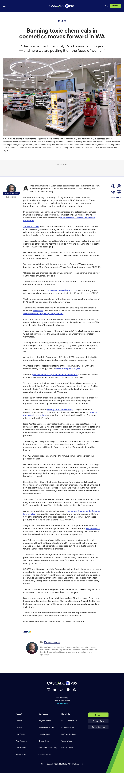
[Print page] (119, 191)
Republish (116, 198)
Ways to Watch (45, 721)
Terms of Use (66, 741)
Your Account (21, 741)
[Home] (62, 683)
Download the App (46, 727)
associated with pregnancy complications (43, 313)
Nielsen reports (93, 528)
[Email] (113, 191)
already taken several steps (60, 409)
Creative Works (45, 755)
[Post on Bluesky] (119, 186)
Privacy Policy (67, 748)
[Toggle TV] (49, 14)
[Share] (113, 186)
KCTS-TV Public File (69, 721)
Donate (115, 6)
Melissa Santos (52, 641)
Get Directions (62, 703)
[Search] (106, 5)
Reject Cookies (98, 727)
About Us (19, 714)
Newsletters (98, 721)
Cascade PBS (52, 764)
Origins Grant (44, 741)
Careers (19, 727)
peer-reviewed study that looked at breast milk (55, 374)
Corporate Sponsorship (48, 748)
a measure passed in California (62, 290)
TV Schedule (21, 748)
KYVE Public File (67, 727)
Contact (19, 721)
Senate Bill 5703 (31, 226)
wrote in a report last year (67, 368)
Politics (62, 21)
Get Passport (44, 714)
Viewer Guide (21, 755)
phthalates (38, 310)
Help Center (20, 734)
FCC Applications (68, 734)
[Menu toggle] (4, 5)
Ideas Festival (44, 734)
